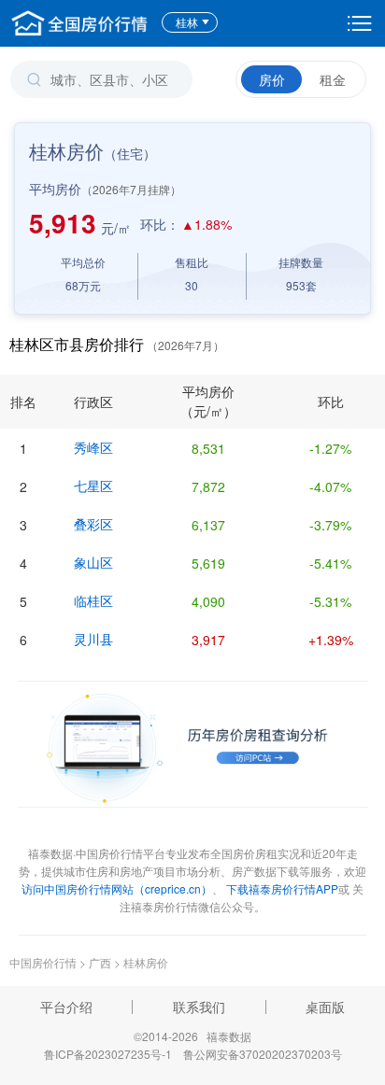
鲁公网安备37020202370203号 (262, 1054)
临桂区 (93, 600)
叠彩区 (93, 523)
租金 (333, 79)
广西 (100, 962)
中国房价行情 (44, 962)
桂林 (187, 22)
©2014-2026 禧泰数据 (192, 1036)
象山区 (93, 562)
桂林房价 (145, 962)
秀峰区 (93, 447)
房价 (272, 79)
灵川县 (93, 638)
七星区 (93, 485)
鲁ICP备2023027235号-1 (108, 1054)
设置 (359, 23)
